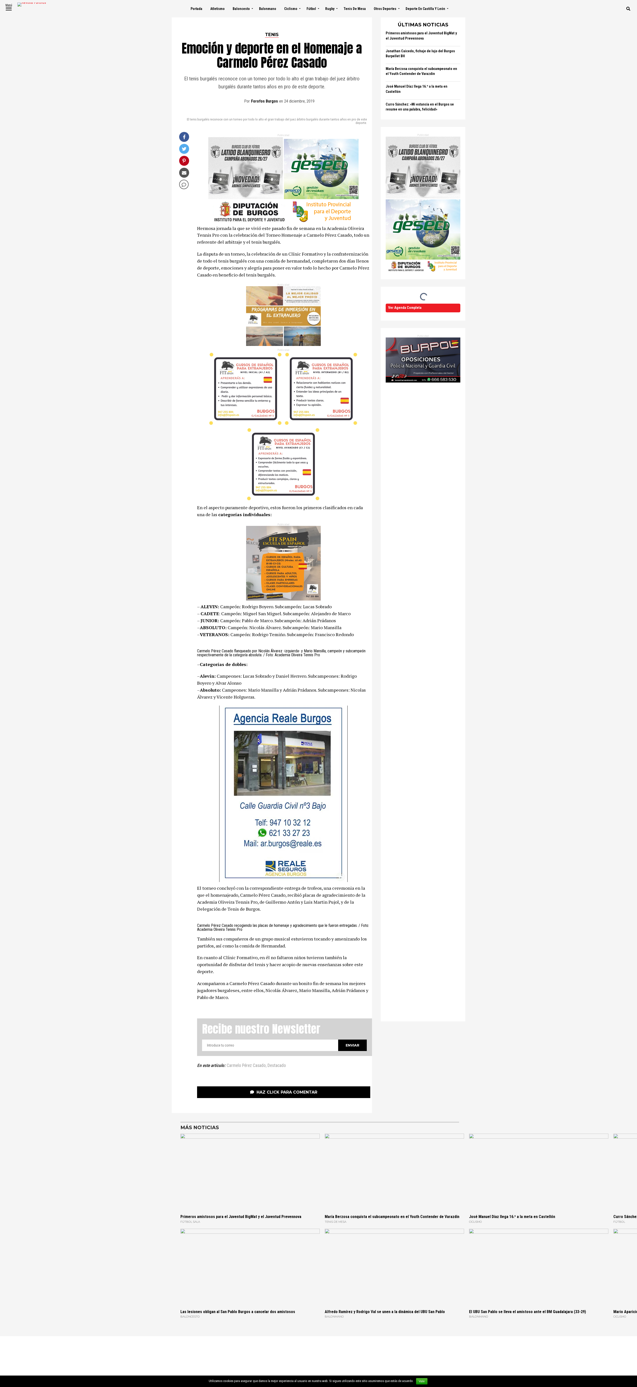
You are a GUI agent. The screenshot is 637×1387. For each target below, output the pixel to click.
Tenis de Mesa (355, 9)
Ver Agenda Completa (405, 308)
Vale (422, 1381)
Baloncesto (241, 9)
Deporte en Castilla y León (425, 9)
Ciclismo (290, 9)
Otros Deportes (385, 9)
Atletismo (217, 9)
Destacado (276, 1065)
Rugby (329, 9)
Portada (196, 9)
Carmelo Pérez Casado (246, 1065)
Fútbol (311, 9)
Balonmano (267, 9)
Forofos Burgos (264, 101)
